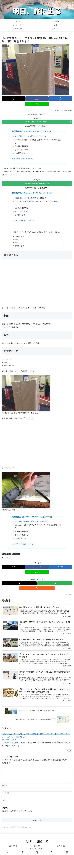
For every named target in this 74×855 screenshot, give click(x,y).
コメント (6, 763)
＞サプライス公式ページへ (22, 159)
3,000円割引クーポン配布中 (25, 136)
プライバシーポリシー (37, 849)
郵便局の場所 (19, 236)
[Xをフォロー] (19, 583)
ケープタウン (7, 558)
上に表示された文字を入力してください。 (18, 811)
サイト (4, 800)
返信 (69, 751)
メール (5, 793)
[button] (68, 484)
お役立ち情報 (7, 554)
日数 (16, 242)
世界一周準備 (13, 846)
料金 (16, 239)
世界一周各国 (61, 846)
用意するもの (19, 246)
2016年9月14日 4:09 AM (9, 739)
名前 (4, 785)
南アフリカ (17, 554)
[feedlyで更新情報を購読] (54, 583)
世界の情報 (37, 846)
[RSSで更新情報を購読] (37, 588)
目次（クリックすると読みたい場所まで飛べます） (34, 232)
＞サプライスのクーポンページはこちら (37, 122)
